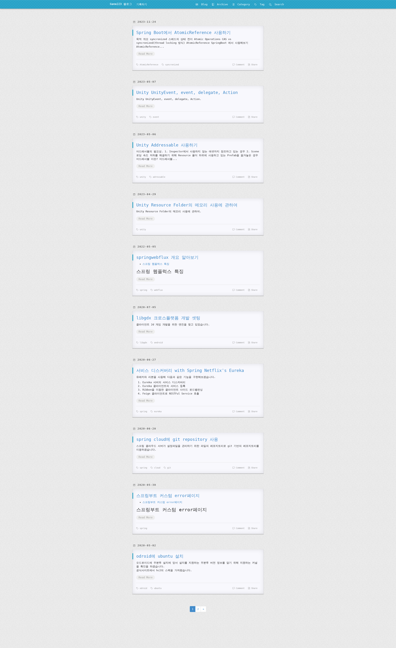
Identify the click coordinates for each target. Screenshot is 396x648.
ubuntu (157, 588)
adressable (158, 177)
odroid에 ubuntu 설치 (159, 556)
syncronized (171, 64)
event (155, 117)
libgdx (142, 342)
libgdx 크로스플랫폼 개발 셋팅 (168, 318)
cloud (156, 467)
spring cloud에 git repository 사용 (177, 439)
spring (142, 290)
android (158, 342)
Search (277, 4)
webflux (158, 290)
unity (142, 117)
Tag (260, 4)
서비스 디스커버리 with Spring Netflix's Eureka (190, 370)
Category (242, 4)
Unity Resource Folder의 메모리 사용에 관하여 (186, 205)
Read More (146, 53)
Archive (221, 4)
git (168, 467)
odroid (142, 588)
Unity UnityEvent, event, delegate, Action (187, 92)
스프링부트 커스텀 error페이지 (168, 495)
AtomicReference (148, 64)
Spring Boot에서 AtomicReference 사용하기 (183, 32)
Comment (240, 64)
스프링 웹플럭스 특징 (155, 263)
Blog (202, 4)
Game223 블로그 (121, 4)
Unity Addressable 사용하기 (167, 145)
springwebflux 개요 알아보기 (167, 257)
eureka (157, 411)
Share (253, 64)
